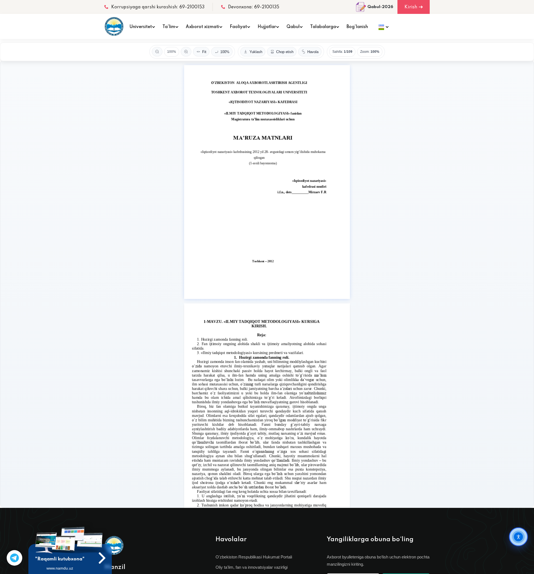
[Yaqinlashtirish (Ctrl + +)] (186, 51)
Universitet (141, 27)
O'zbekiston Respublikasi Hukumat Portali (254, 557)
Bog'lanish (357, 27)
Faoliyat (238, 27)
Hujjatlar (267, 27)
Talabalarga (323, 27)
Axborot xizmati (202, 27)
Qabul (293, 27)
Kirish (410, 7)
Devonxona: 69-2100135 (253, 7)
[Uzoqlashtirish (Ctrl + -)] (157, 51)
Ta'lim (168, 27)
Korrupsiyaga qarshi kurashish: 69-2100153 (157, 7)
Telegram (14, 558)
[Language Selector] (382, 26)
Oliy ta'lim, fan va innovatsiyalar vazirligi (252, 567)
